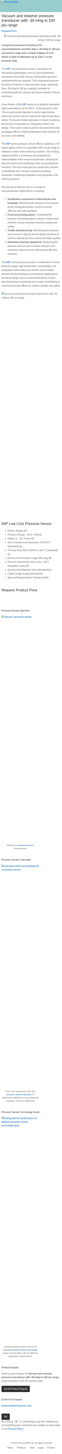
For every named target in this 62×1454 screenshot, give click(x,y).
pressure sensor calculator (19, 1094)
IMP (8, 69)
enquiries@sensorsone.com (16, 1405)
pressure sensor (26, 845)
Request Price (9, 31)
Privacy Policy (15, 1429)
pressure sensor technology (24, 1350)
